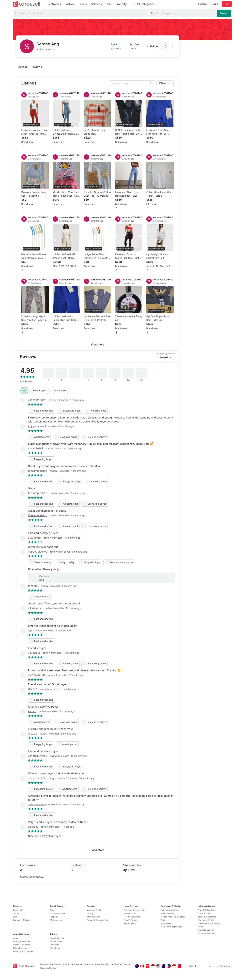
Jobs (15, 938)
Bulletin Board (56, 941)
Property (54, 916)
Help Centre (46, 964)
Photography (167, 923)
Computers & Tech (169, 910)
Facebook (17, 910)
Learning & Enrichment (23, 951)
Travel (201, 926)
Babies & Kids (130, 913)
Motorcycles (56, 920)
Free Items (55, 948)
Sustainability (80, 964)
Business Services (21, 944)
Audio (163, 920)
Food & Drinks (130, 920)
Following (54, 944)
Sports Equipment (206, 930)
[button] (47, 49)
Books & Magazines (207, 916)
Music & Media (205, 913)
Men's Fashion (93, 916)
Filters (162, 83)
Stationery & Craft (206, 920)
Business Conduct (48, 968)
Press (69, 964)
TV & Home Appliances (171, 926)
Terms (116, 964)
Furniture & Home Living (135, 910)
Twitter (16, 913)
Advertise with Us (103, 964)
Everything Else (57, 938)
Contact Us (59, 964)
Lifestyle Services (21, 941)
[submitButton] (224, 13)
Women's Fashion (95, 910)
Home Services (20, 948)
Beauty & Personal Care (98, 920)
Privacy (125, 964)
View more (97, 344)
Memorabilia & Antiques (209, 923)
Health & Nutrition (132, 916)
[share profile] (165, 46)
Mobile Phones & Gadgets (173, 916)
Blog (15, 916)
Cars (52, 910)
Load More (97, 850)
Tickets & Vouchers (207, 933)
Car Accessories (57, 913)
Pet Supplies (130, 923)
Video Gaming (167, 913)
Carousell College (21, 920)
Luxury (90, 913)
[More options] (172, 46)
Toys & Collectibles (207, 910)
